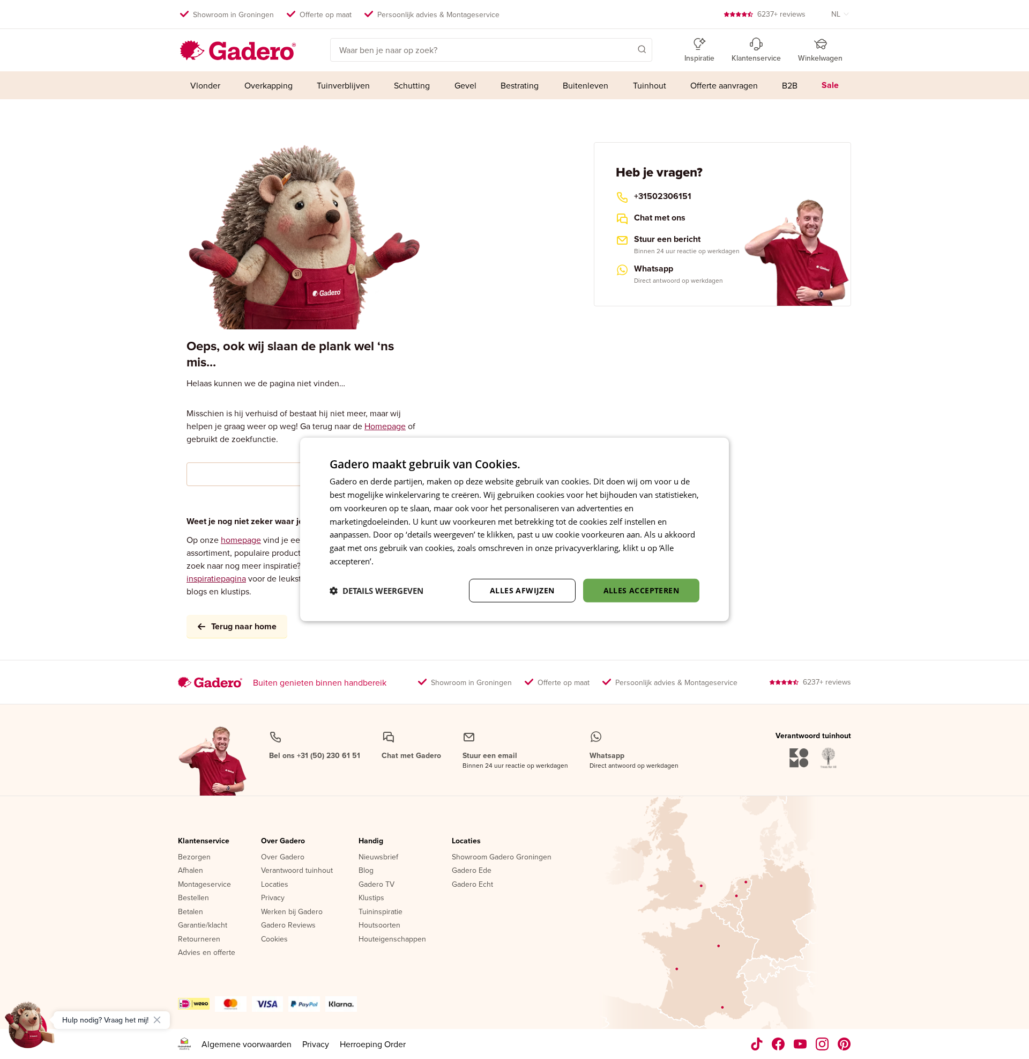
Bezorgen (194, 857)
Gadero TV (376, 884)
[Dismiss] (157, 1020)
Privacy (273, 898)
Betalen (190, 912)
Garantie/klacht (202, 925)
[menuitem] (205, 85)
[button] (626, 49)
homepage (241, 540)
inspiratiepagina (216, 578)
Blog (366, 871)
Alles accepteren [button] (641, 590)
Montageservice (204, 884)
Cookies (274, 939)
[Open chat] (30, 1028)
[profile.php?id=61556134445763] (778, 1044)
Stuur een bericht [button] (667, 239)
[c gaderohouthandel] (800, 1044)
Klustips (371, 898)
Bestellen (193, 898)
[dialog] (514, 529)
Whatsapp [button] (653, 268)
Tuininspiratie (380, 912)
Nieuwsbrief (378, 857)
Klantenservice (203, 841)
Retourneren (199, 939)
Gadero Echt (472, 884)
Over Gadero (283, 841)
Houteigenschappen (392, 939)
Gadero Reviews (288, 925)
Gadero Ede (471, 871)
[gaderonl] (822, 1044)
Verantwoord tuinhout (297, 871)
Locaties (274, 884)
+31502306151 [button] (662, 196)
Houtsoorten (379, 925)
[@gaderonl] (756, 1044)
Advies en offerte (206, 953)
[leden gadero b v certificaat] (184, 1044)
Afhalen (190, 871)
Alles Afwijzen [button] (522, 590)
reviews (781, 14)
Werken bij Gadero (292, 912)
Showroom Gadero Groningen (501, 857)
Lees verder (397, 561)
